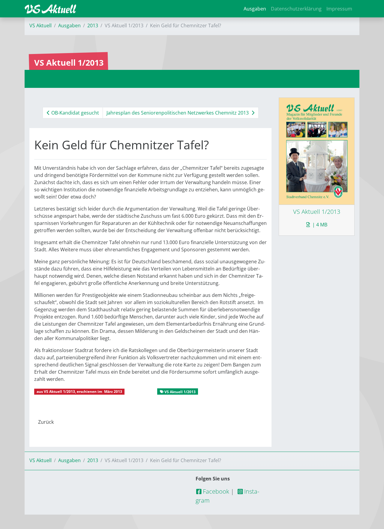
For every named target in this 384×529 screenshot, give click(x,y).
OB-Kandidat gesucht (74, 112)
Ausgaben (255, 8)
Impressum (339, 8)
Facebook (215, 491)
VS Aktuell (40, 25)
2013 (92, 25)
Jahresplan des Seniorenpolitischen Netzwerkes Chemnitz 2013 (178, 112)
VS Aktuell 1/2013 (59, 391)
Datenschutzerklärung (296, 8)
